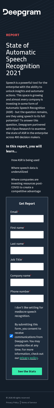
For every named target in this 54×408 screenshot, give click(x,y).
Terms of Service (29, 402)
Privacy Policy (12, 402)
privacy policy (29, 358)
